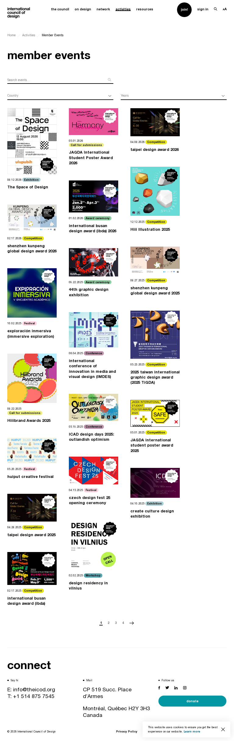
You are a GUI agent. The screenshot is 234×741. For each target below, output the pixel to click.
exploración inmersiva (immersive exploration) (30, 333)
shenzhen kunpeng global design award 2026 (32, 248)
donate (192, 701)
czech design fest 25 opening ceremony (89, 500)
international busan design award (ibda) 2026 (92, 228)
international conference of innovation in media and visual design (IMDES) (92, 368)
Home (11, 35)
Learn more (192, 731)
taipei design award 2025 (31, 535)
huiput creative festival (30, 476)
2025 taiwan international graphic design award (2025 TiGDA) (155, 377)
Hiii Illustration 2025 (150, 229)
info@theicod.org (34, 689)
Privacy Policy (126, 731)
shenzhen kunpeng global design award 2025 (155, 290)
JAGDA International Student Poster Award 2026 (91, 157)
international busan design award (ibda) (26, 601)
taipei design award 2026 (154, 149)
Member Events (52, 35)
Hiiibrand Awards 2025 (29, 420)
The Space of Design (27, 187)
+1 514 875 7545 (34, 696)
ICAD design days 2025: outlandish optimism (91, 437)
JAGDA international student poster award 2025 (151, 445)
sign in (202, 9)
